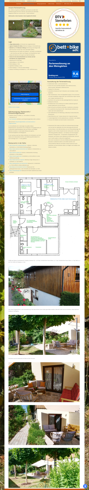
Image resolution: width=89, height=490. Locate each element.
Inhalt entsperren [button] (25, 94)
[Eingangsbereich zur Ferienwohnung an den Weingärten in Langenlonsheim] (44, 305)
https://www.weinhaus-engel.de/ (17, 159)
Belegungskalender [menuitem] (41, 3)
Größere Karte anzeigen (14, 107)
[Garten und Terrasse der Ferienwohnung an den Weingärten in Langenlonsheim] (44, 354)
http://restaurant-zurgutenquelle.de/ (18, 145)
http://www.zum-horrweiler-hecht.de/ (18, 167)
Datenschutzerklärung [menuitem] (66, 1)
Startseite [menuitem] (18, 3)
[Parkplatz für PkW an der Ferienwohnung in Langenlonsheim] (25, 38)
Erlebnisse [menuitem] (58, 3)
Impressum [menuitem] (58, 1)
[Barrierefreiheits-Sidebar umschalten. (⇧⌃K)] (85, 486)
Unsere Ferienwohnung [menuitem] (28, 3)
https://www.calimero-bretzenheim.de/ (18, 149)
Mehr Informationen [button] (25, 90)
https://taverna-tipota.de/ (15, 152)
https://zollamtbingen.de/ (15, 170)
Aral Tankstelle (12, 119)
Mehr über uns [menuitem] (67, 3)
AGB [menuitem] (80, 1)
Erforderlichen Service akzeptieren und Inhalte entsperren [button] (25, 99)
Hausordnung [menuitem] (75, 1)
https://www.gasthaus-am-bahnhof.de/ (18, 163)
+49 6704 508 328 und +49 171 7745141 (17, 1)
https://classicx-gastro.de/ (15, 156)
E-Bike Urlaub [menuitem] (51, 3)
